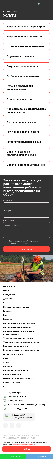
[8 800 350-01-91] (38, 4)
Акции (6, 362)
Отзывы (7, 291)
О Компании (9, 286)
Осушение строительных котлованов (21, 342)
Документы (8, 299)
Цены (5, 358)
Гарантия (7, 311)
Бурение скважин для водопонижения (21, 350)
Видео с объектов (12, 375)
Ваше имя (7, 201)
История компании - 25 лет (16, 307)
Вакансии (7, 319)
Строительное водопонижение (18, 338)
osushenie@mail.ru (17, 396)
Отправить (26, 249)
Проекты (7, 366)
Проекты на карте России (15, 370)
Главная (6, 11)
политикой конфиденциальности (24, 444)
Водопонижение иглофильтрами (19, 323)
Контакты (7, 387)
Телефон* (7, 210)
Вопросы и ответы (12, 383)
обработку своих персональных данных (24, 242)
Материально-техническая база (18, 379)
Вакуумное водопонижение (16, 346)
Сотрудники (9, 295)
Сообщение (8, 220)
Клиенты (7, 303)
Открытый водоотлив (14, 354)
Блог (5, 315)
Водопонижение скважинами (17, 327)
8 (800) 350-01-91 (16, 401)
